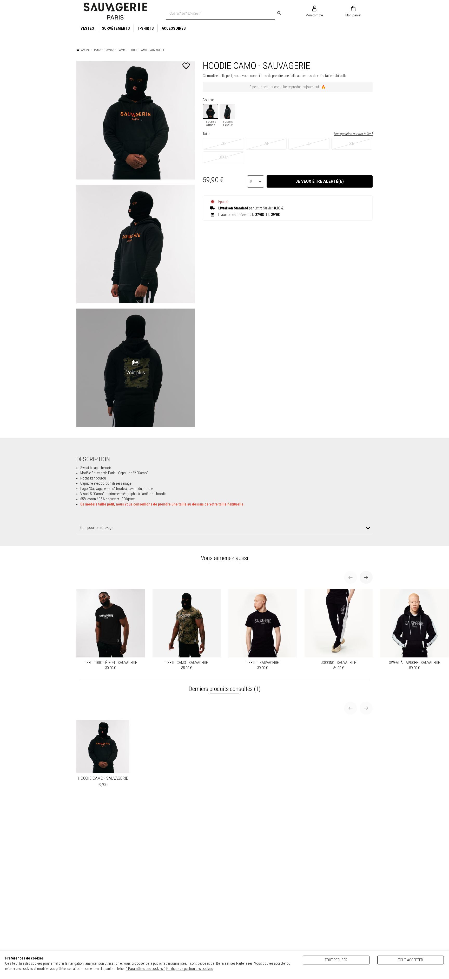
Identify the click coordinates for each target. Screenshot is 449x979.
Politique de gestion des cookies (189, 969)
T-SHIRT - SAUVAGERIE (262, 665)
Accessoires (174, 28)
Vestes (87, 28)
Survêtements (116, 28)
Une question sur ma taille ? (353, 134)
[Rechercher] (279, 13)
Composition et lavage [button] (96, 528)
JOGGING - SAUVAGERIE (338, 665)
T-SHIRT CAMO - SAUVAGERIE (186, 665)
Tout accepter (410, 960)
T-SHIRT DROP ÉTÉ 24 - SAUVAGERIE (110, 665)
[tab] (224, 527)
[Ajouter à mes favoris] (186, 65)
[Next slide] (366, 577)
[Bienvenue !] (115, 11)
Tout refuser (336, 960)
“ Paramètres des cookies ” (145, 969)
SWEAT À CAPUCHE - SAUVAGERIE (414, 665)
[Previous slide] (350, 577)
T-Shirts (146, 28)
